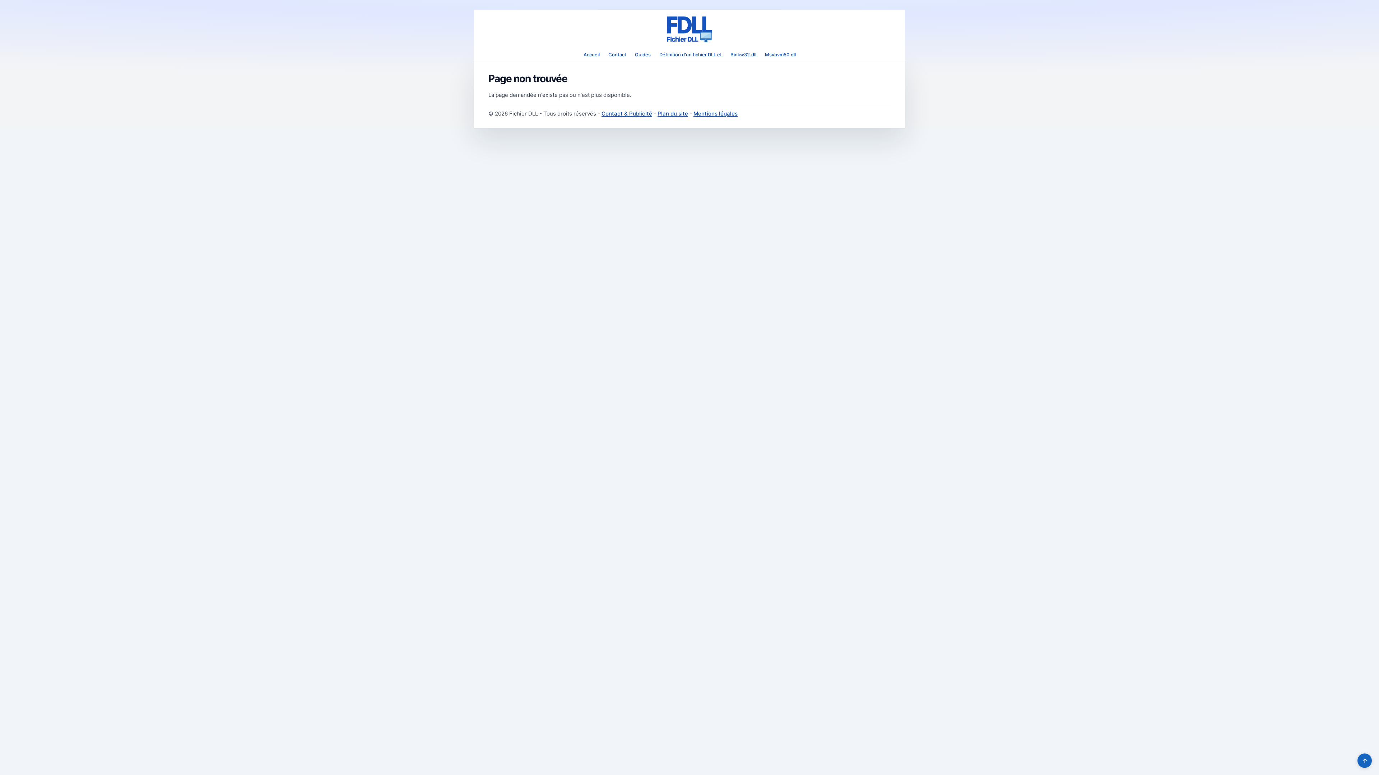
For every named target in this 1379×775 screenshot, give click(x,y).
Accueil (592, 54)
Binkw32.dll (743, 54)
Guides (643, 54)
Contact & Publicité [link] (627, 113)
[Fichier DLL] (689, 29)
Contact (617, 54)
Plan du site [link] (673, 113)
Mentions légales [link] (715, 113)
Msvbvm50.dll (780, 54)
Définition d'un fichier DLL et (690, 54)
